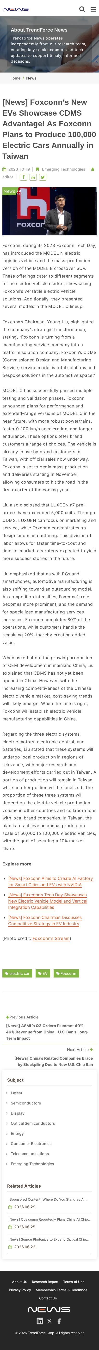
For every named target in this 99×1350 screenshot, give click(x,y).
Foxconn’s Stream (51, 938)
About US (19, 1282)
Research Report (45, 1282)
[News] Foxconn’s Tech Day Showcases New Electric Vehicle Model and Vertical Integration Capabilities (47, 901)
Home (15, 78)
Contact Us (48, 1298)
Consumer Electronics (31, 1143)
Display (18, 1113)
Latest (16, 1093)
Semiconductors (26, 1103)
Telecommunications (30, 1153)
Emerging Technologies (63, 169)
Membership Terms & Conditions (61, 1290)
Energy (17, 1133)
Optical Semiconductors (33, 1123)
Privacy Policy (20, 1290)
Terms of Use (73, 1282)
